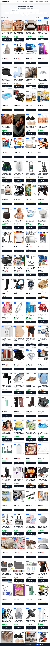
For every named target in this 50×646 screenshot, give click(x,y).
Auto (23, 14)
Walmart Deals (31, 1)
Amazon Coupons (24, 1)
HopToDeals (6, 1)
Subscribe (39, 644)
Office (27, 14)
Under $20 (36, 1)
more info (10, 41)
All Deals (18, 1)
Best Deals (41, 1)
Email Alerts (46, 1)
